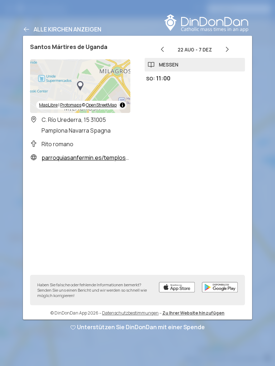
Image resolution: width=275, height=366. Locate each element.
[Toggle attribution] (122, 105)
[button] (80, 86)
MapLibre (48, 105)
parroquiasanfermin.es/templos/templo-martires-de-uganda (122, 158)
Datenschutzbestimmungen (130, 313)
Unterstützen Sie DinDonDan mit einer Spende (141, 327)
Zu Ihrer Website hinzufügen (193, 313)
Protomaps (70, 105)
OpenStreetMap (101, 105)
